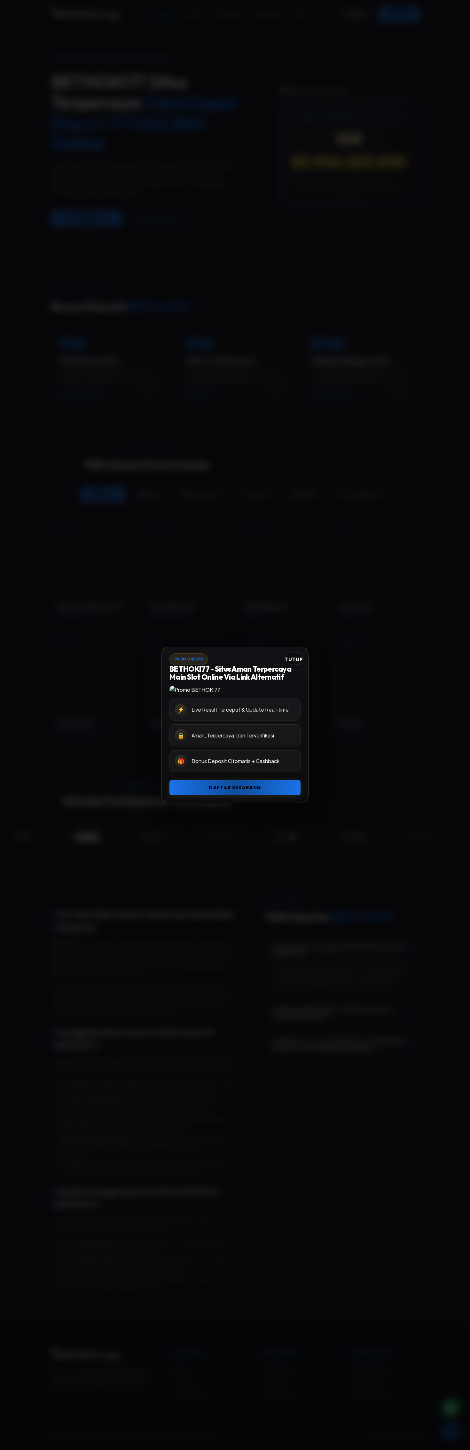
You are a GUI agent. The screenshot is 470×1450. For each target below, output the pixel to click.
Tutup (294, 659)
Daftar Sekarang (235, 787)
